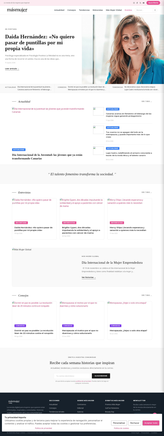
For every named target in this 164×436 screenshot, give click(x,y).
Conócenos (81, 404)
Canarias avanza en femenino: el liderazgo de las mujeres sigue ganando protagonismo (35, 90)
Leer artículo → (12, 69)
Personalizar (119, 423)
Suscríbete (153, 3)
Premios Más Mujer (112, 404)
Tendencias (84, 10)
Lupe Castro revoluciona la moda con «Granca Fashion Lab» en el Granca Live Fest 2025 (142, 90)
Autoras (80, 412)
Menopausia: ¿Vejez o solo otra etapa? (128, 330)
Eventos (128, 10)
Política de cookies (121, 428)
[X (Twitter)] (140, 3)
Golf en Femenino (112, 408)
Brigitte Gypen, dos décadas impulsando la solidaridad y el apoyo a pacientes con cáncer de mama (81, 230)
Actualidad (59, 10)
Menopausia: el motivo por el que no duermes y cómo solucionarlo (87, 90)
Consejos (71, 10)
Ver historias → (89, 277)
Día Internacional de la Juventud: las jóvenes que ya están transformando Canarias (35, 87)
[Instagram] (134, 3)
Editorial (80, 408)
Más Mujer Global (114, 10)
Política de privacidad (43, 428)
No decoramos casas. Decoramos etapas (140, 87)
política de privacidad (83, 381)
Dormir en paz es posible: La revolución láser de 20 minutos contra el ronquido (87, 87)
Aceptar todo (151, 423)
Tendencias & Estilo (56, 412)
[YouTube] (143, 3)
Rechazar (134, 423)
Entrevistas (98, 10)
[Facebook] (137, 3)
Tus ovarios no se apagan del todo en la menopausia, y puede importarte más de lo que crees (128, 134)
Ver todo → (147, 101)
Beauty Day (109, 412)
